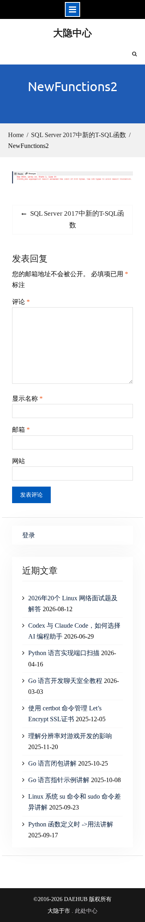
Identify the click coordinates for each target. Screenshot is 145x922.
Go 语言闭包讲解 (52, 763)
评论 (21, 301)
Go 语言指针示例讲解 (58, 779)
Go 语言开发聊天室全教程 (65, 680)
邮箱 (21, 429)
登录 (28, 535)
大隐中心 (72, 32)
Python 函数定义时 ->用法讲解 (70, 824)
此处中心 (86, 911)
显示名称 (27, 398)
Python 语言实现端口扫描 (63, 652)
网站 (18, 461)
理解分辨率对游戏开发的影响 (70, 736)
